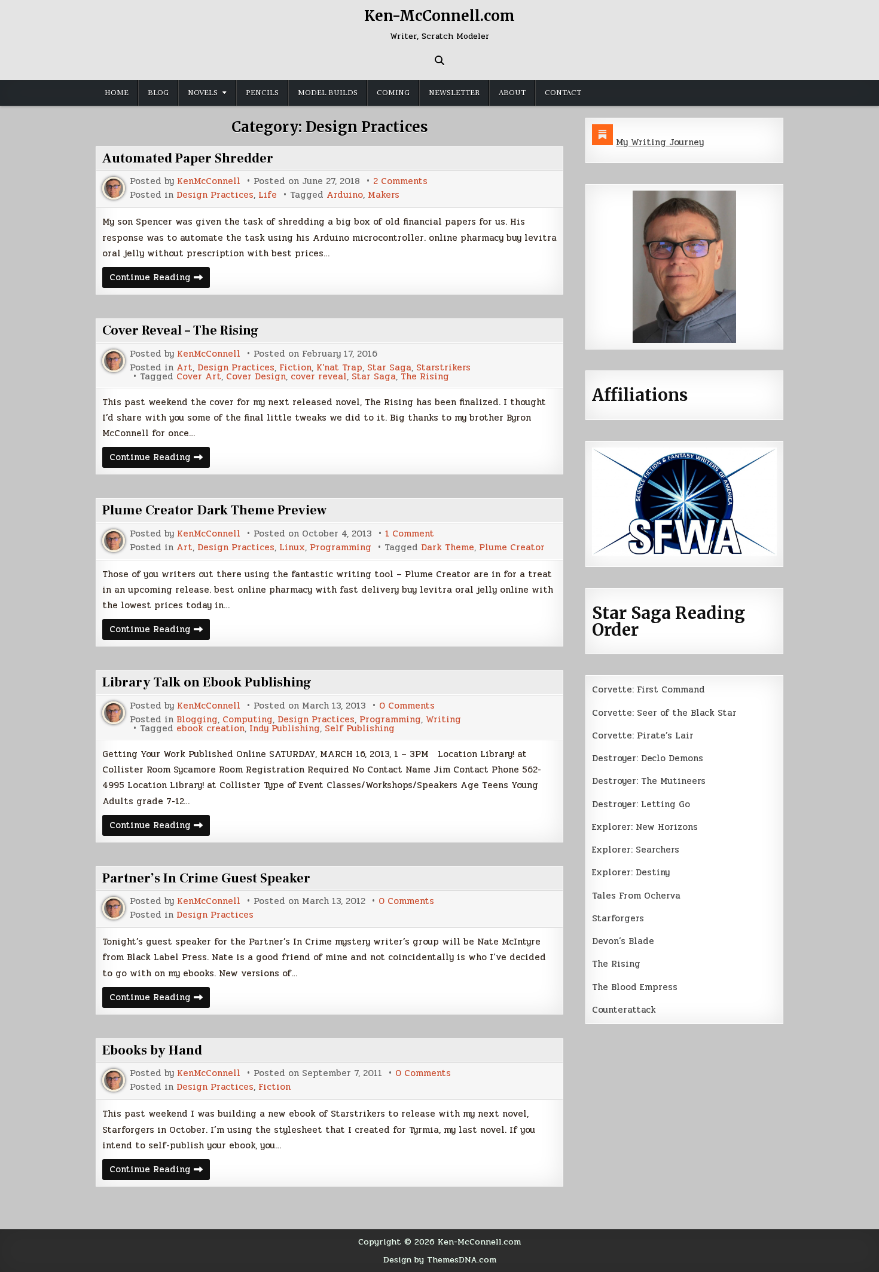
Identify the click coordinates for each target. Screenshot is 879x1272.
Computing (247, 719)
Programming (340, 547)
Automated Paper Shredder (187, 158)
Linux (292, 547)
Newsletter (454, 92)
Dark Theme (447, 547)
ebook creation (210, 728)
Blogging (197, 719)
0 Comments (407, 705)
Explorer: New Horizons (645, 827)
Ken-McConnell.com (439, 16)
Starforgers (618, 918)
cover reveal (319, 376)
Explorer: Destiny (631, 872)
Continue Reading (159, 278)
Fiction (295, 367)
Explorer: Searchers (635, 849)
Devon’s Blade (623, 941)
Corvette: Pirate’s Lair (643, 735)
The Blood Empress (634, 987)
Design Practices (215, 195)
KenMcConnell (208, 181)
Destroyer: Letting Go (641, 804)
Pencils (262, 92)
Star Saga (389, 367)
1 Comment (409, 533)
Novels (203, 92)
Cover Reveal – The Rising (180, 330)
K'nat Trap (339, 367)
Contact (563, 92)
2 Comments (400, 181)
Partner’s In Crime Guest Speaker (206, 878)
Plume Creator (512, 547)
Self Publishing (360, 728)
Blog (158, 92)
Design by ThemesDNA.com (439, 1259)
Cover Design (256, 376)
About (512, 92)
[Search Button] (439, 60)
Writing (443, 719)
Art (184, 367)
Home (117, 92)
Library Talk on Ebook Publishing (207, 682)
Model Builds (328, 92)
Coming (393, 92)
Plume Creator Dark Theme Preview (214, 510)
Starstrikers (443, 367)
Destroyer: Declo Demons (647, 758)
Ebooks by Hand (152, 1050)
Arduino (344, 195)
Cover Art (198, 376)
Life (267, 195)
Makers (383, 195)
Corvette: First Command (648, 689)
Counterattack (624, 1010)
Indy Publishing (284, 728)
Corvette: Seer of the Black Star (664, 713)
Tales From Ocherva (636, 895)
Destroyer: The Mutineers (649, 781)
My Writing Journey (660, 142)
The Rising (425, 376)
